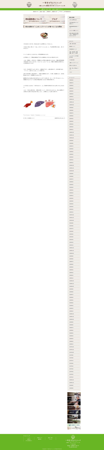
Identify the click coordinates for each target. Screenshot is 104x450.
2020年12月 (71, 247)
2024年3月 (71, 157)
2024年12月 (71, 132)
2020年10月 (71, 253)
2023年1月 (71, 195)
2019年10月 (71, 286)
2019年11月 (71, 283)
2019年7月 (71, 294)
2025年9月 (71, 107)
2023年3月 (71, 190)
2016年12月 (71, 379)
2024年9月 (71, 140)
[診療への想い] (74, 403)
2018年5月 (71, 333)
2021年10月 (71, 220)
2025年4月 (71, 121)
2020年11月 (71, 250)
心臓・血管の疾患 (72, 43)
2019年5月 (71, 300)
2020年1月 (71, 278)
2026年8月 (71, 80)
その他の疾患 (71, 59)
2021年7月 (71, 228)
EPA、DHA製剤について (29, 118)
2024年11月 (71, 135)
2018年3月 (71, 338)
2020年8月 (71, 258)
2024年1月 (71, 162)
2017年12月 (71, 346)
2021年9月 (71, 223)
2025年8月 (71, 110)
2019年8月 (71, 291)
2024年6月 (71, 148)
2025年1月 (71, 129)
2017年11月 (71, 349)
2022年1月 (71, 212)
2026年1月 (71, 96)
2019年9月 (71, 289)
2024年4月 (71, 154)
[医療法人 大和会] (74, 425)
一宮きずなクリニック (50, 448)
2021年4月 (71, 236)
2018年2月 (71, 341)
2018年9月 (71, 322)
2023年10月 (71, 170)
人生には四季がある (73, 19)
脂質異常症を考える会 (59, 118)
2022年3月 (71, 206)
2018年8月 (71, 324)
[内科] (74, 417)
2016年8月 (71, 388)
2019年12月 (71, 280)
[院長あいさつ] (74, 399)
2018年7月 (71, 327)
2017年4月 (71, 368)
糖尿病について (72, 46)
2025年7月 (71, 113)
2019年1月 (71, 311)
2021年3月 (71, 239)
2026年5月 (71, 85)
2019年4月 (71, 302)
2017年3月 (71, 371)
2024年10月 (71, 137)
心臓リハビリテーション (73, 62)
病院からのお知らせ (73, 65)
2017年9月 (71, 355)
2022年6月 (71, 198)
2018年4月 (71, 335)
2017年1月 (71, 377)
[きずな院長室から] (74, 428)
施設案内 (39, 439)
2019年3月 (71, 305)
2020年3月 (71, 272)
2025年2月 (71, 126)
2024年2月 (71, 159)
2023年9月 (71, 173)
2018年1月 (71, 344)
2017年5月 (71, 366)
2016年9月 (71, 385)
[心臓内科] (74, 412)
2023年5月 (71, 184)
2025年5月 (71, 118)
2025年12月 (71, 99)
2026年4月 (71, 88)
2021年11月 (71, 217)
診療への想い (50, 437)
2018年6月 (71, 330)
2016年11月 (71, 382)
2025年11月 (71, 102)
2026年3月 (71, 91)
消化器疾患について (39, 115)
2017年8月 (71, 357)
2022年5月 (71, 201)
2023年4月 (71, 187)
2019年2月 (71, 308)
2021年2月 (71, 242)
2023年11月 (71, 168)
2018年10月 (71, 319)
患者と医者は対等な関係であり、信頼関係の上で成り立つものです (73, 34)
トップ (29, 437)
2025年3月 (71, 124)
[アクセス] (74, 421)
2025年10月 (71, 104)
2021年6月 (71, 231)
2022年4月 (71, 203)
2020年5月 (71, 267)
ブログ (44, 115)
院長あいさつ (39, 437)
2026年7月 (71, 82)
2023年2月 (71, 192)
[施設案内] (74, 408)
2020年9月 (71, 256)
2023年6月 (71, 181)
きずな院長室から (29, 440)
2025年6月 (71, 115)
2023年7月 (71, 179)
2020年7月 (71, 261)
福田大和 (32, 115)
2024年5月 (71, 151)
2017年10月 (71, 352)
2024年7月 (71, 146)
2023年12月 (71, 165)
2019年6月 (71, 297)
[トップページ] (74, 394)
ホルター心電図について (73, 30)
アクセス (50, 439)
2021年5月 (71, 234)
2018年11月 (71, 316)
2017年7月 (71, 360)
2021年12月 (71, 214)
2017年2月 (71, 374)
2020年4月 (71, 269)
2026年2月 (71, 93)
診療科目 (29, 439)
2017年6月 (71, 363)
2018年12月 (71, 313)
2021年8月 (71, 225)
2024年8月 (71, 143)
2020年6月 (71, 264)
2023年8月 (71, 176)
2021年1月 (71, 245)
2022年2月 (71, 209)
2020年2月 (71, 275)
